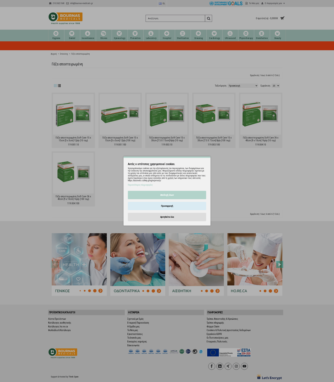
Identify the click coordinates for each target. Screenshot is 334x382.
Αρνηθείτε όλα (167, 217)
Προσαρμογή (167, 206)
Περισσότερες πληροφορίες (140, 185)
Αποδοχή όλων (167, 195)
